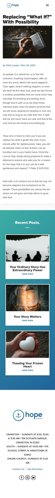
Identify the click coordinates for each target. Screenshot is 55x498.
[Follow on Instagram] (27, 477)
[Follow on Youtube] (33, 477)
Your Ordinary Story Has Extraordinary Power (27, 268)
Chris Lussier (12, 65)
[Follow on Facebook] (21, 477)
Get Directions (35, 469)
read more (27, 273)
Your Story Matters (27, 317)
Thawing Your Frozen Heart (27, 364)
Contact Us (18, 469)
